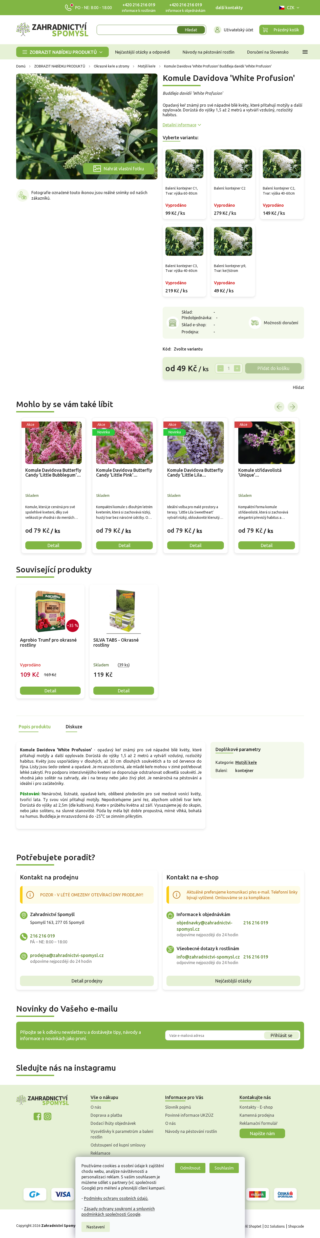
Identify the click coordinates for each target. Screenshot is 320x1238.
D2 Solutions (275, 1226)
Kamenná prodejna (257, 1115)
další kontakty (229, 7)
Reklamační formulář (259, 1123)
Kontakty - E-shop (256, 1107)
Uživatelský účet (238, 30)
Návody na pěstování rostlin (191, 1131)
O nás (96, 1107)
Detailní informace (179, 125)
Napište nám (262, 1133)
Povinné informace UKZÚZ (189, 1115)
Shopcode (296, 1226)
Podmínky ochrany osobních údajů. (116, 1198)
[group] (54, 485)
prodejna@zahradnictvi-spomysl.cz (67, 955)
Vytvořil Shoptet (248, 1226)
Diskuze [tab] (74, 726)
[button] (53, 526)
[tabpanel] (50, 641)
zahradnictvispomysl (47, 1116)
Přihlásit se (281, 1035)
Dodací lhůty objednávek (113, 1123)
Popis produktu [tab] (35, 726)
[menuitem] (62, 52)
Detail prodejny (86, 980)
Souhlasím (224, 1168)
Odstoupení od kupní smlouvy (118, 1145)
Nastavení (96, 1227)
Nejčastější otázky (233, 980)
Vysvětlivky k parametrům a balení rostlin (122, 1134)
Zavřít (174, 387)
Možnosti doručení (281, 322)
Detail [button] (53, 545)
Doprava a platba (106, 1115)
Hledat (191, 30)
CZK (290, 7)
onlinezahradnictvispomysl (37, 1116)
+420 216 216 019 (138, 5)
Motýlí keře (246, 762)
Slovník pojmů (178, 1107)
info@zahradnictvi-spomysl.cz (208, 956)
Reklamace (100, 1153)
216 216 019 (42, 935)
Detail (50, 690)
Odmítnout (190, 1168)
